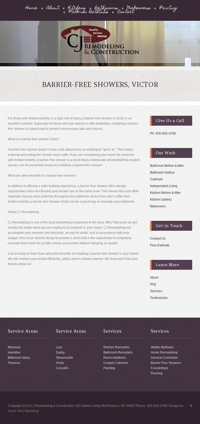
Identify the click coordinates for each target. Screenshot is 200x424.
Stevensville (64, 357)
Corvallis (62, 368)
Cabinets (156, 179)
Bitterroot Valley (19, 357)
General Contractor (164, 357)
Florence (14, 363)
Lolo (59, 347)
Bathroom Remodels (118, 352)
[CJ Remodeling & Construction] (100, 53)
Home (32, 8)
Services (156, 291)
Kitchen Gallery (161, 199)
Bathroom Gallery (162, 172)
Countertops (159, 368)
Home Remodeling (164, 352)
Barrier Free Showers (166, 363)
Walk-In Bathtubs (88, 12)
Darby (60, 352)
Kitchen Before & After (165, 193)
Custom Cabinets (115, 363)
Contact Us (158, 238)
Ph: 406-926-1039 (163, 133)
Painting (168, 8)
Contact (125, 12)
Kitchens (77, 8)
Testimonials (159, 298)
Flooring (156, 373)
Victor (60, 363)
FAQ (153, 284)
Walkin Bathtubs (162, 347)
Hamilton (14, 352)
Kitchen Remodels (116, 347)
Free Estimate (160, 245)
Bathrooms (106, 8)
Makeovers (139, 8)
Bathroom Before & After (167, 166)
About (53, 8)
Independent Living (163, 186)
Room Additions (114, 357)
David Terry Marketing (23, 411)
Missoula (14, 347)
